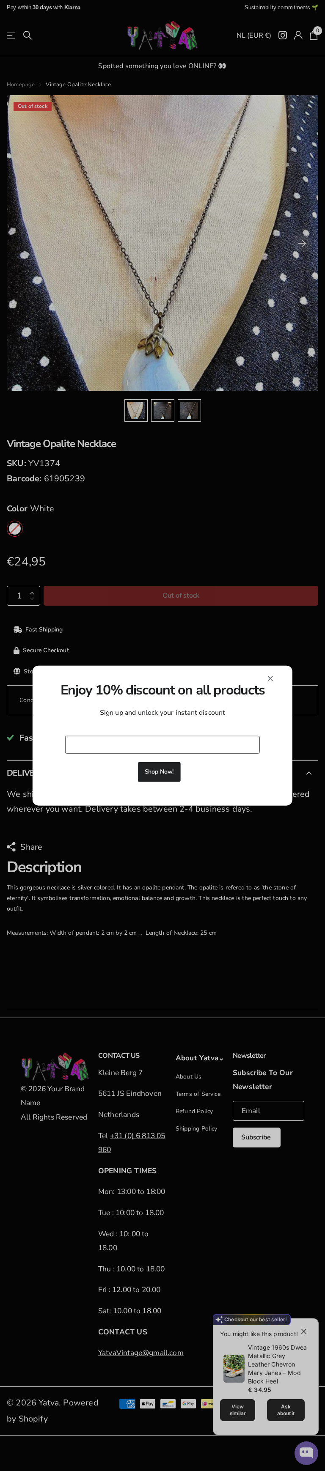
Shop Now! (159, 771)
